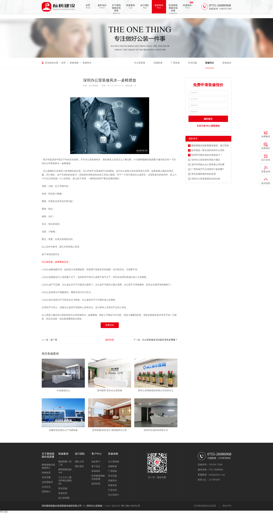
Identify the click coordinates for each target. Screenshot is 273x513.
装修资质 (46, 472)
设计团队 (144, 6)
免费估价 (109, 325)
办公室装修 (139, 63)
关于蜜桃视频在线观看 (116, 8)
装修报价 (187, 6)
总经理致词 (47, 482)
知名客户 (95, 461)
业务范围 (46, 477)
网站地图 (4, 512)
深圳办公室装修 (74, 315)
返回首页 (95, 484)
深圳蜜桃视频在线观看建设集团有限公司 (62, 506)
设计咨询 (265, 160)
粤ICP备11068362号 (130, 506)
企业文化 (46, 487)
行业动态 (112, 490)
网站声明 (226, 506)
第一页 (54, 340)
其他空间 (62, 493)
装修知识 (226, 63)
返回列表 (109, 340)
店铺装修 (158, 63)
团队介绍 (79, 461)
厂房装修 (175, 63)
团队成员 (79, 466)
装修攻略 (74, 63)
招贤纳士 (46, 491)
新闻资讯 (159, 6)
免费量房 (265, 136)
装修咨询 (265, 171)
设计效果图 (63, 498)
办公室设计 (113, 495)
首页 (88, 6)
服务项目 (102, 6)
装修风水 (87, 63)
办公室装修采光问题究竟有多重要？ (160, 340)
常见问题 (192, 63)
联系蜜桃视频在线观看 (173, 8)
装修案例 (130, 6)
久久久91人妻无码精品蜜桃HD (65, 480)
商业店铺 (62, 488)
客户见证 (95, 466)
